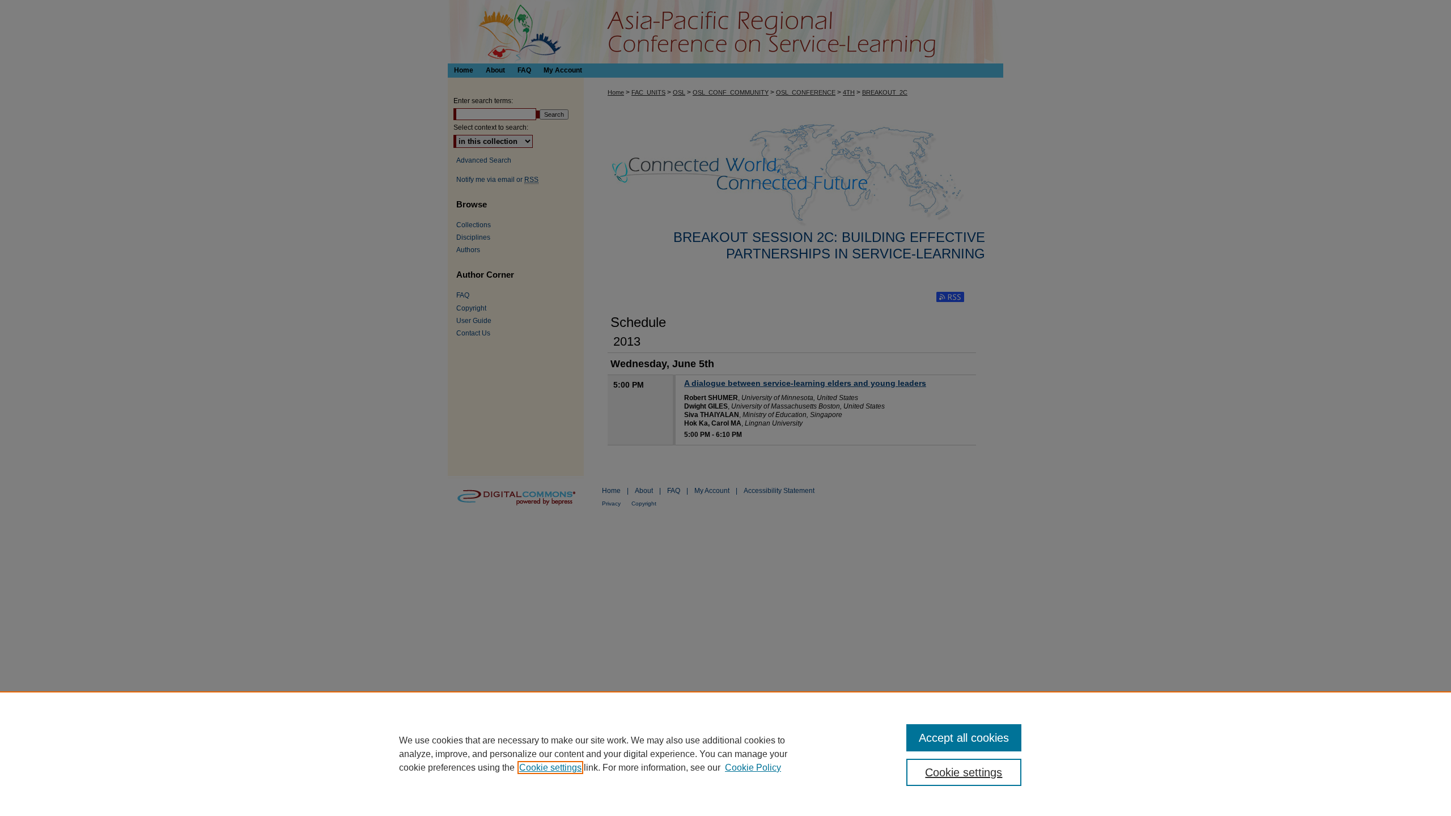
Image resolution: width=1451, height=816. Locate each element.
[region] (725, 753)
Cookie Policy (753, 767)
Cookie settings (550, 767)
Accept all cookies (964, 738)
